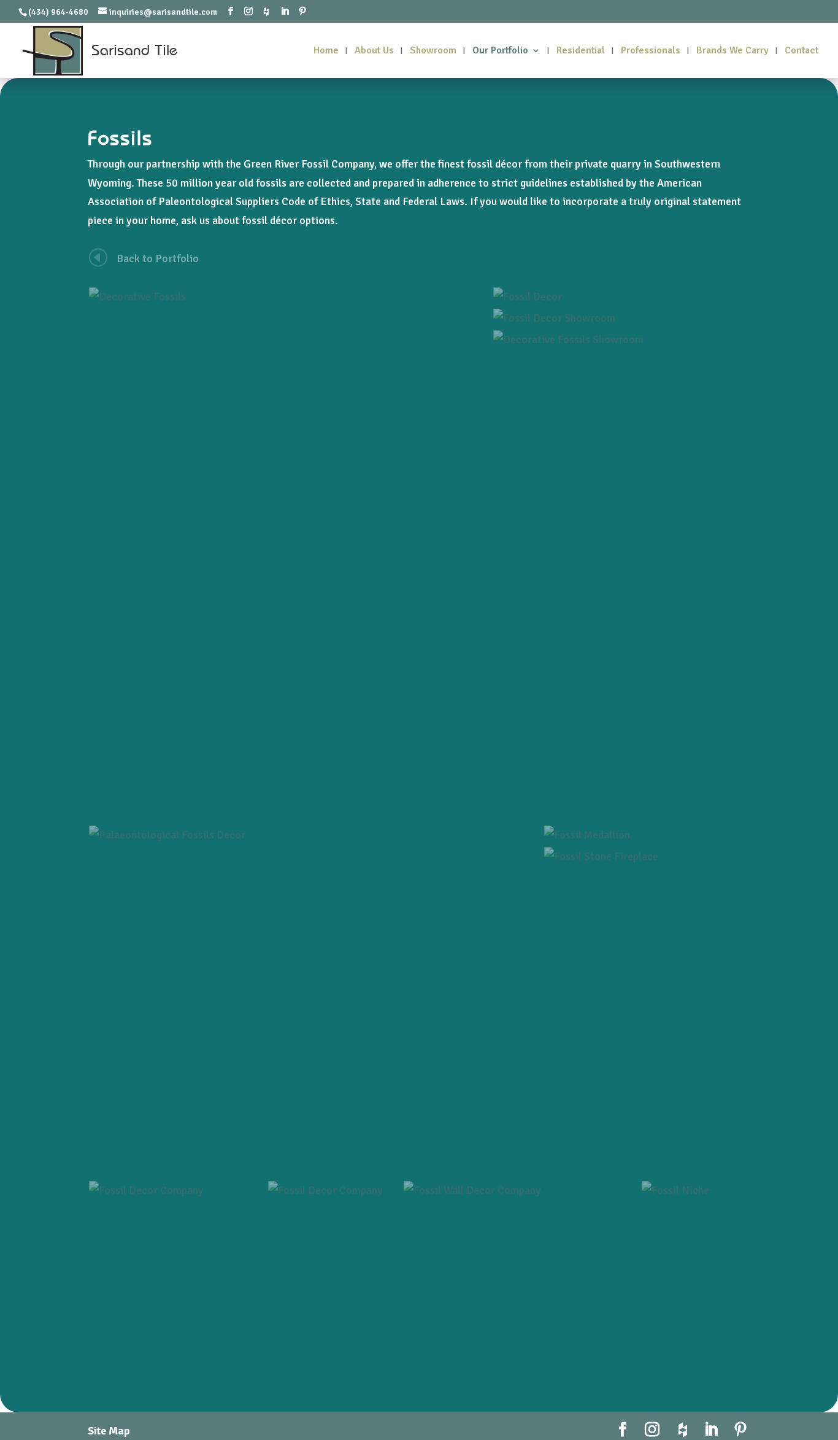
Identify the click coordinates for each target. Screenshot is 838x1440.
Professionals (650, 51)
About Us (374, 51)
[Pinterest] (302, 12)
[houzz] (266, 11)
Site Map (109, 1431)
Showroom (433, 51)
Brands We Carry (732, 51)
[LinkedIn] (284, 12)
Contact (801, 51)
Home (326, 51)
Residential (580, 51)
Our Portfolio (500, 51)
